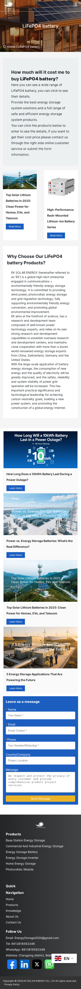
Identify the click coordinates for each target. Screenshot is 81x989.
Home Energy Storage (21, 863)
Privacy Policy (12, 984)
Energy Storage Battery (22, 852)
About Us (12, 916)
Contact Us (13, 922)
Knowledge (13, 910)
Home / (12, 46)
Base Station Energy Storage (25, 840)
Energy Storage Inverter (22, 857)
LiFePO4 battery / (30, 46)
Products (12, 905)
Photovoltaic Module (19, 869)
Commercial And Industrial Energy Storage (34, 846)
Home (10, 899)
